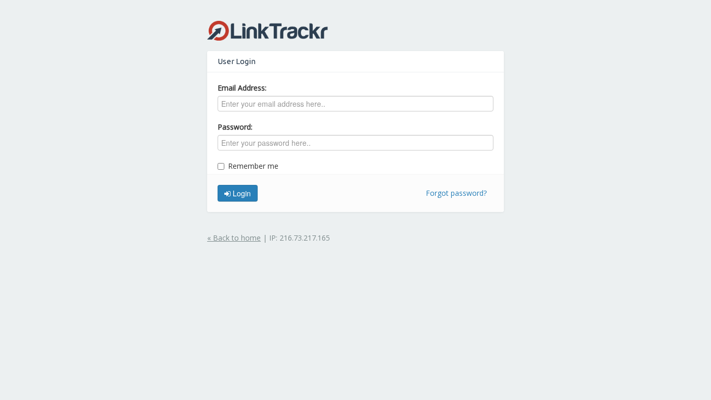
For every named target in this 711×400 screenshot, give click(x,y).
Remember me (253, 166)
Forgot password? (456, 193)
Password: (235, 127)
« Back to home (234, 238)
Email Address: (242, 88)
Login (241, 193)
